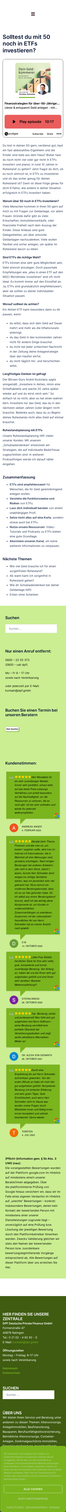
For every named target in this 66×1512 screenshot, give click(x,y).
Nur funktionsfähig (33, 1498)
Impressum (54, 1507)
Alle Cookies (33, 1489)
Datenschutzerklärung (36, 1507)
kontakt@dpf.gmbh (18, 690)
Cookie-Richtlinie (15, 1507)
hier (7, 1267)
